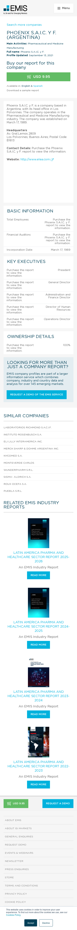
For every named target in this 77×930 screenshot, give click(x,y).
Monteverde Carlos (19, 463)
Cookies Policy (13, 914)
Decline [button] (46, 922)
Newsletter (14, 861)
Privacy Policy (16, 894)
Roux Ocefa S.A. (15, 484)
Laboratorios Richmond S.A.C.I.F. (27, 427)
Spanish (38, 86)
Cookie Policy (15, 902)
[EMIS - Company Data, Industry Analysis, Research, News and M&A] (15, 9)
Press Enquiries (17, 869)
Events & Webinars (19, 853)
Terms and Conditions (21, 885)
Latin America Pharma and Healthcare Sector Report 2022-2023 (38, 766)
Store (9, 877)
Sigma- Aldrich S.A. (17, 477)
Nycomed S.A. (13, 456)
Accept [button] (30, 922)
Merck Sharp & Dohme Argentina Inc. (31, 448)
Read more (38, 575)
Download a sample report (23, 90)
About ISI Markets (18, 828)
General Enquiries (19, 836)
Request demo (15, 845)
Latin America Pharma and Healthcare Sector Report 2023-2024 (38, 696)
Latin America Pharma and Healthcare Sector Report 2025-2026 (38, 557)
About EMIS (13, 820)
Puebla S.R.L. (13, 491)
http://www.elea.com (35, 159)
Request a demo (58, 803)
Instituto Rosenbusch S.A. (23, 434)
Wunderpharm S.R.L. (18, 470)
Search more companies (24, 24)
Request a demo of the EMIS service (36, 394)
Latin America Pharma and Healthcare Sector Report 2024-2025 (39, 627)
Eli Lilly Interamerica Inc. (23, 441)
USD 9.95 (41, 77)
